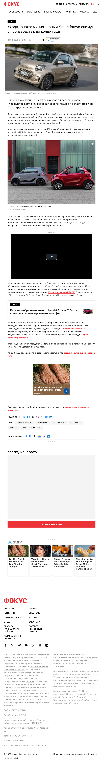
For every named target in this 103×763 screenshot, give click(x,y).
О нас (7, 622)
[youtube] (26, 645)
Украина (84, 12)
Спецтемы (71, 4)
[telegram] (19, 645)
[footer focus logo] (15, 600)
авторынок (59, 423)
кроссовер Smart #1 (73, 328)
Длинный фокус (13, 617)
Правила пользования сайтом (11, 629)
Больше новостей (51, 524)
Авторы (33, 617)
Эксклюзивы (33, 12)
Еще (95, 12)
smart (13, 428)
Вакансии (34, 622)
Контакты (92, 754)
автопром (75, 423)
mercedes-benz (25, 423)
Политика (70, 12)
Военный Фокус (52, 12)
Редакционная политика (12, 637)
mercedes (43, 423)
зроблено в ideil (12, 758)
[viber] (33, 645)
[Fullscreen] (92, 143)
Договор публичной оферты (35, 629)
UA (92, 4)
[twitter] (12, 645)
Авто (11, 22)
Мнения (60, 4)
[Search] (98, 4)
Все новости (16, 12)
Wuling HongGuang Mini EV (61, 292)
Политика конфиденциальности (69, 754)
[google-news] (40, 645)
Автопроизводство (32, 428)
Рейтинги (84, 4)
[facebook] (5, 645)
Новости (9, 608)
